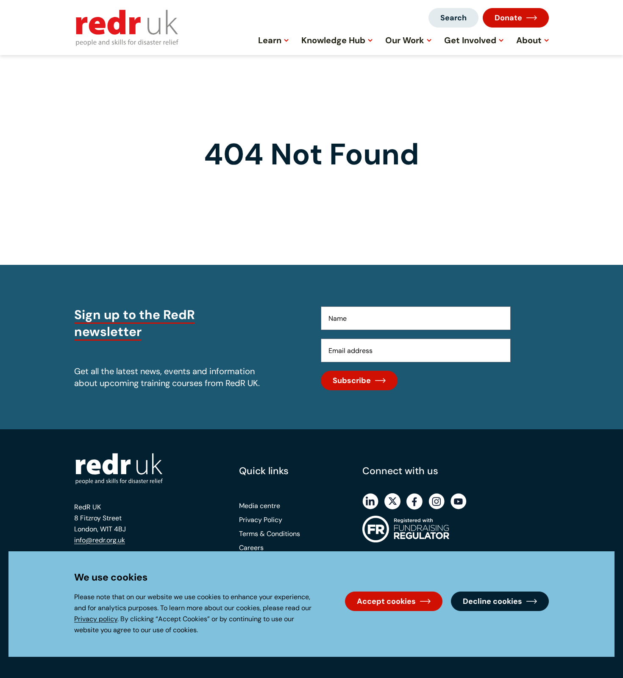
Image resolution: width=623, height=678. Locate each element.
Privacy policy (95, 618)
